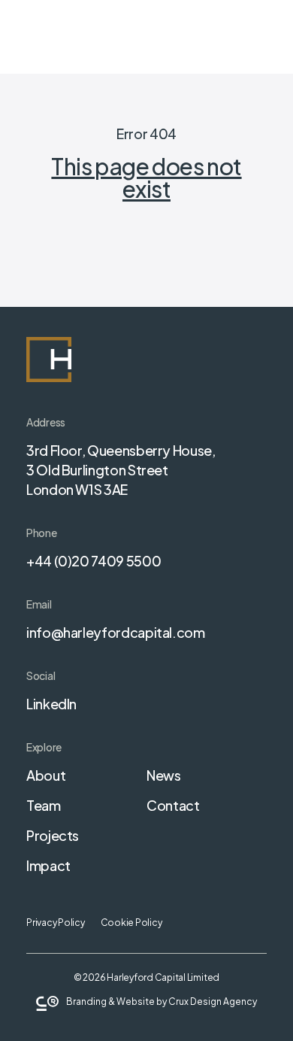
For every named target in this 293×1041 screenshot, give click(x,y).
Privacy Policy (55, 922)
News (163, 775)
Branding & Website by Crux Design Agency (161, 1001)
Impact (48, 865)
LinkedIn (51, 703)
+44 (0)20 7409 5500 (93, 560)
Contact (172, 805)
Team (43, 805)
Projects (52, 835)
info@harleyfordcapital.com (115, 632)
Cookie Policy (131, 922)
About (45, 775)
